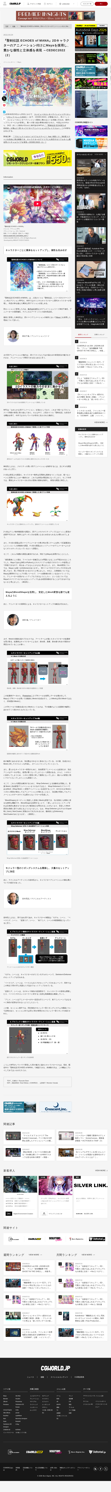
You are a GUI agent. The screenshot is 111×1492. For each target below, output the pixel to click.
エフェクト (45, 1401)
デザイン (44, 1407)
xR (57, 1401)
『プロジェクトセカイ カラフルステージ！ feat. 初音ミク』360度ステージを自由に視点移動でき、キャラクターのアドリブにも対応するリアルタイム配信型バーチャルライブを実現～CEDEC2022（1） (37, 139)
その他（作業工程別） (47, 1411)
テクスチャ (45, 1398)
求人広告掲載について (41, 1469)
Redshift (18, 1421)
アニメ (71, 1396)
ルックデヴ (33, 1410)
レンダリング (46, 1404)
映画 (58, 1398)
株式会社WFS (33, 309)
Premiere (6, 1404)
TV (57, 1410)
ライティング (34, 1404)
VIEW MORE (99, 154)
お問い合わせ (53, 1469)
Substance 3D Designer (7, 1425)
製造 (70, 1404)
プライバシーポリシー (83, 1469)
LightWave (19, 1415)
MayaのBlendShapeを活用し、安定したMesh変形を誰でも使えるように (91, 444)
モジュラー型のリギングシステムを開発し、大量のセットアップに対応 (90, 453)
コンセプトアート (35, 1396)
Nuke (4, 1421)
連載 (42, 1377)
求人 (101, 4)
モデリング (45, 1396)
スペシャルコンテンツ (59, 1377)
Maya (19, 62)
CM (70, 1401)
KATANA (18, 1429)
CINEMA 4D (6, 1429)
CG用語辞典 (79, 1377)
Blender (5, 1398)
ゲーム (58, 1396)
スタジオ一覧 (87, 4)
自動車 (58, 1413)
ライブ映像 (72, 1410)
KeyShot (5, 1415)
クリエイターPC (88, 1404)
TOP (6, 26)
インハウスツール (8, 1432)
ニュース (30, 1377)
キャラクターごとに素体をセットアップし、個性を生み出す (90, 436)
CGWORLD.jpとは (8, 1469)
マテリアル (33, 1401)
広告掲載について (28, 1469)
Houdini (18, 1398)
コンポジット (34, 1407)
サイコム (85, 1401)
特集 (13, 26)
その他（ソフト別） (21, 1432)
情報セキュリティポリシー (67, 1469)
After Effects (6, 1413)
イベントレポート (9, 62)
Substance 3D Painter (20, 1406)
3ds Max (18, 1396)
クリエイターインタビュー (101, 1405)
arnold (17, 1413)
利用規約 (18, 1469)
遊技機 (71, 1398)
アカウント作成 (35, 4)
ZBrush (5, 1401)
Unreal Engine (7, 1410)
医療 (70, 1413)
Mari (4, 1418)
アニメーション (34, 1398)
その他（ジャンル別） (62, 1417)
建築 (58, 1407)
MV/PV (59, 1404)
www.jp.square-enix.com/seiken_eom (15, 235)
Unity (17, 1410)
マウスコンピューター (89, 1397)
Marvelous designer (21, 1418)
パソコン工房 (99, 1396)
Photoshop (27, 696)
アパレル (71, 1407)
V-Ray (17, 1424)
